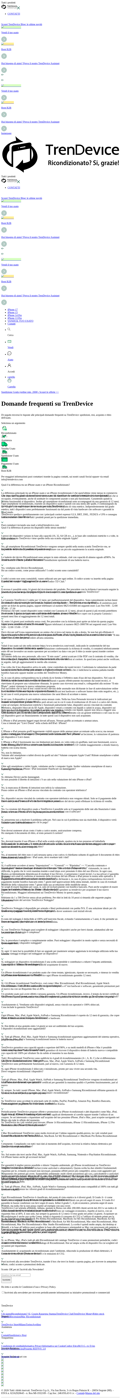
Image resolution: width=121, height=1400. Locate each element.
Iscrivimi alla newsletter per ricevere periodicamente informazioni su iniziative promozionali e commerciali (57, 1292)
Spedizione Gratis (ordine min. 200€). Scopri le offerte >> (30, 392)
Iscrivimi (6, 1280)
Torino (29, 1324)
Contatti (11, 323)
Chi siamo (6, 1313)
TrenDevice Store (10, 1324)
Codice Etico (71, 1346)
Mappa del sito (92, 1393)
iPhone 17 (13, 309)
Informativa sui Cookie (53, 1346)
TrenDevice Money (83, 1313)
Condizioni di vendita (12, 1346)
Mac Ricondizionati (31, 1316)
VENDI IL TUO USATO (20, 321)
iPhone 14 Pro (15, 315)
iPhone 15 (13, 312)
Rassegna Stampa (47, 1313)
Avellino (36, 1324)
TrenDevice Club (64, 1313)
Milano (22, 1324)
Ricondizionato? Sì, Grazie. (25, 1313)
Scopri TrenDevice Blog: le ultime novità (21, 24)
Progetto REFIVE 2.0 (35, 1348)
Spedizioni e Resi (17, 1335)
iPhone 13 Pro (15, 318)
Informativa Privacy (32, 1346)
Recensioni (15, 1316)
